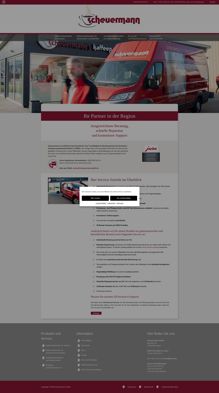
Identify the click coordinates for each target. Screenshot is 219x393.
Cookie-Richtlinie (101, 203)
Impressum (119, 203)
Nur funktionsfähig (123, 198)
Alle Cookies (95, 198)
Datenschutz (111, 203)
